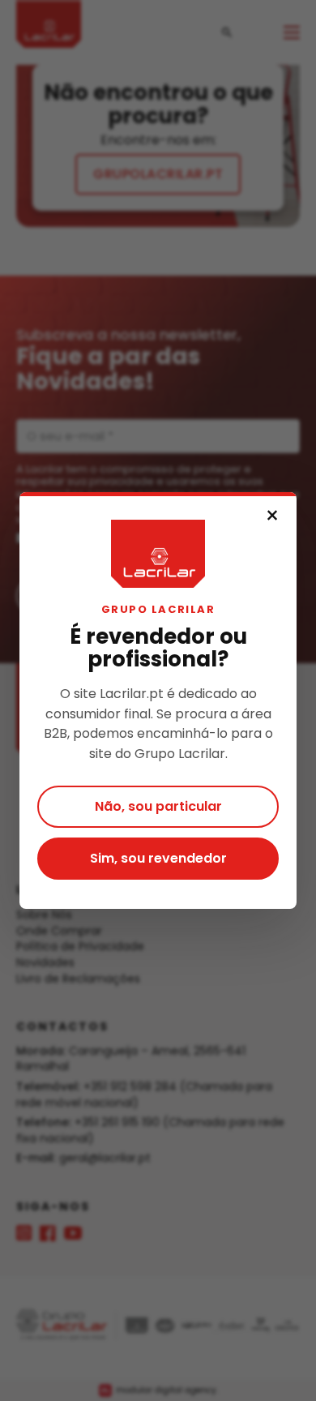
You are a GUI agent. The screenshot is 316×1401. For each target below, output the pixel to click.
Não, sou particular (158, 806)
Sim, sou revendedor (158, 858)
